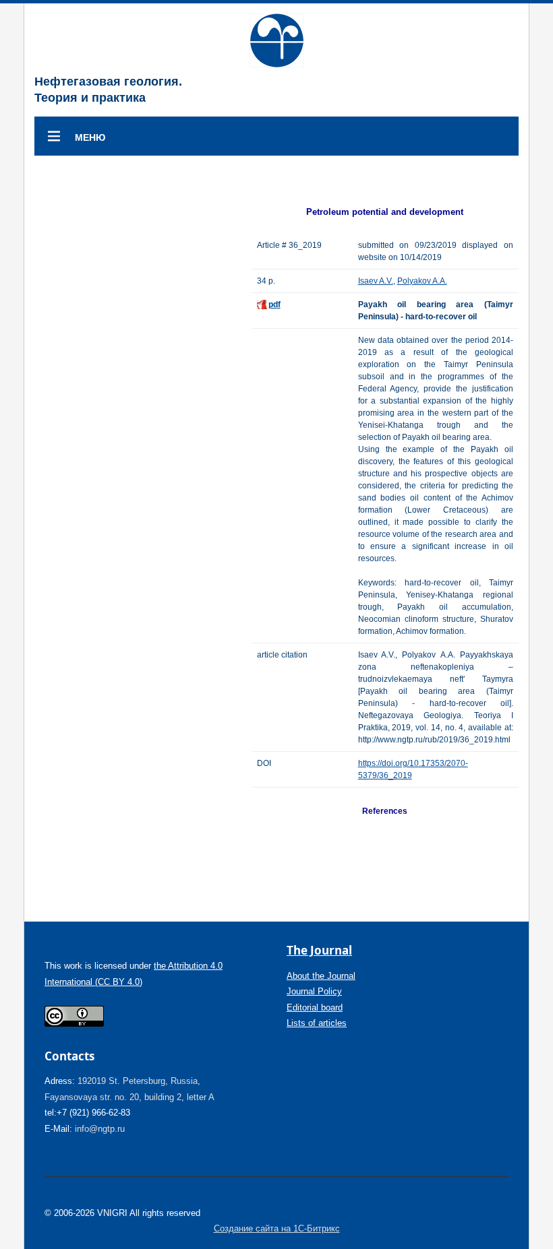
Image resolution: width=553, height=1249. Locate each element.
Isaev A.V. (375, 281)
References (384, 811)
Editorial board (315, 1007)
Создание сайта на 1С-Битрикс (277, 1228)
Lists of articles (317, 1023)
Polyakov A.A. (422, 281)
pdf (274, 304)
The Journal (319, 950)
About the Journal (321, 976)
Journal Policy (314, 991)
